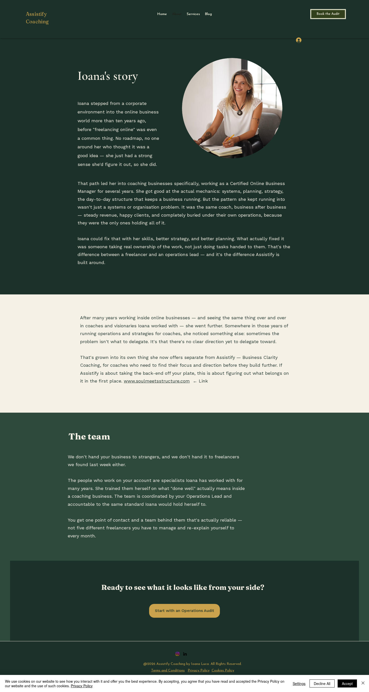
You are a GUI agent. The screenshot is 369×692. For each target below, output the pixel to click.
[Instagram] (177, 653)
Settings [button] (299, 683)
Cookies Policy (223, 670)
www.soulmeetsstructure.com (157, 381)
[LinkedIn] (185, 653)
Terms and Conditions (168, 670)
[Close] (363, 683)
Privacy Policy (199, 670)
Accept (347, 683)
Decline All (322, 683)
